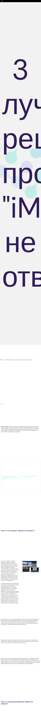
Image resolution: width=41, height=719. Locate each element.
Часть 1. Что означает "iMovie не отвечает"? (9, 476)
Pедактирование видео (10, 359)
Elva (2, 403)
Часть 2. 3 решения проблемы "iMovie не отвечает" (28, 476)
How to (4, 359)
